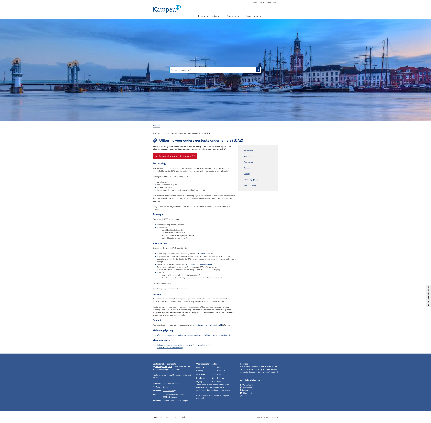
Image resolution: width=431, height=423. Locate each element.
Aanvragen (248, 156)
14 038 (165, 387)
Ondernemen (232, 16)
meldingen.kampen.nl (164, 367)
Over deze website (181, 417)
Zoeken (258, 69)
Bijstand (173, 133)
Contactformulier (170, 383)
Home (255, 2)
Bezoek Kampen (253, 16)
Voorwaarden (249, 162)
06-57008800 (169, 391)
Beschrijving (248, 150)
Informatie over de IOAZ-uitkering (171, 348)
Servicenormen (166, 417)
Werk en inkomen (163, 133)
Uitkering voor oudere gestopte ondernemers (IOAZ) (193, 133)
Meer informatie (250, 185)
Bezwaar (247, 168)
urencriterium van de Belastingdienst (200, 264)
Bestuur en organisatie (208, 16)
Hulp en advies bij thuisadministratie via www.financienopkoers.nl (183, 345)
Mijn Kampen (271, 2)
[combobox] (212, 70)
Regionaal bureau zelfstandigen (209, 325)
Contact (262, 2)
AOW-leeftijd (201, 253)
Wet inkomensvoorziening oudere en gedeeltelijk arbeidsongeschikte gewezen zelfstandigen (193, 335)
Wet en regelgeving (251, 179)
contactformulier (270, 372)
